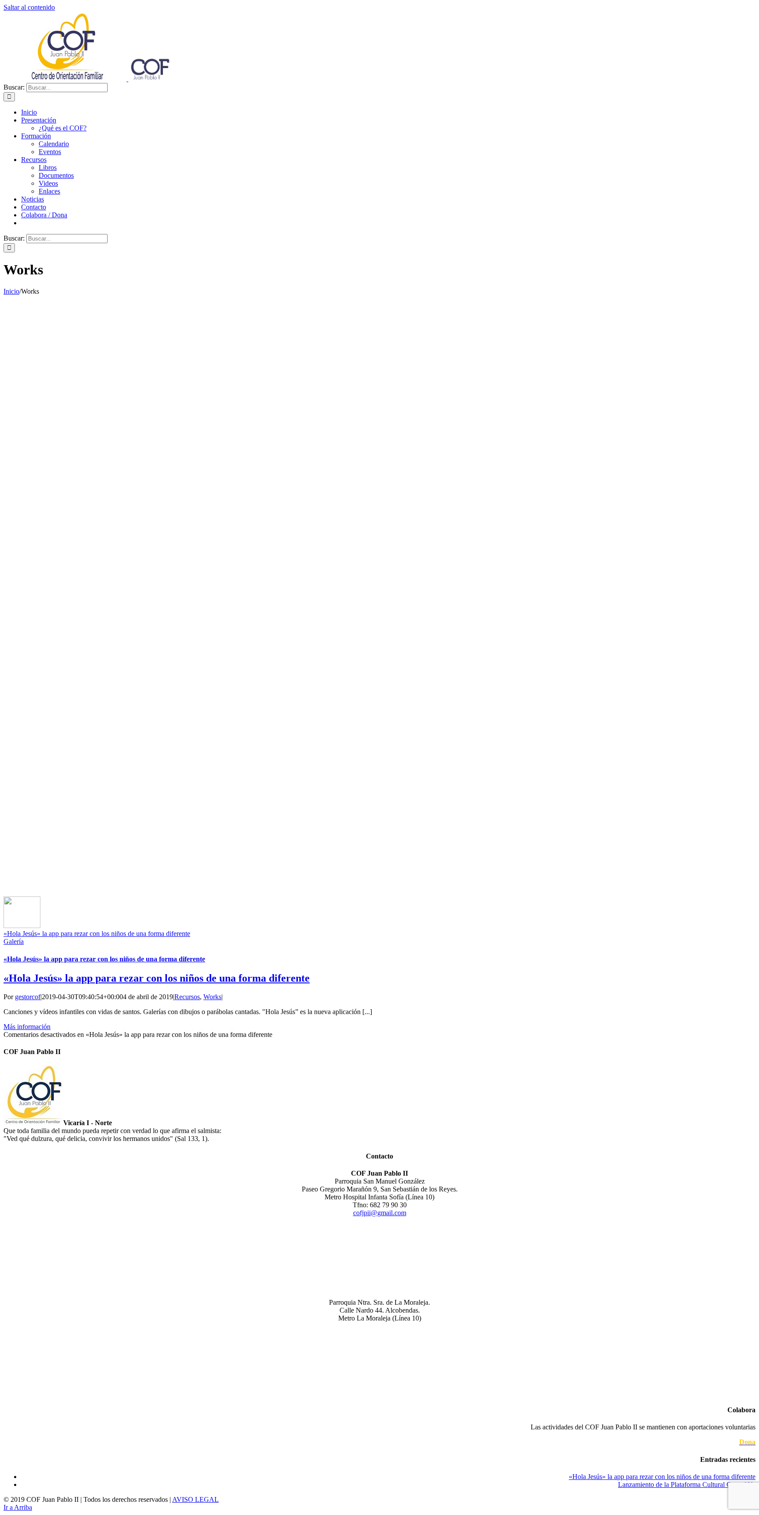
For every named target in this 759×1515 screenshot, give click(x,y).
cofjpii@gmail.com (379, 1212)
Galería (14, 941)
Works (212, 996)
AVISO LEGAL (195, 1499)
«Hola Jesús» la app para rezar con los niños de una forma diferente (97, 933)
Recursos (187, 996)
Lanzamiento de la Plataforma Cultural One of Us (686, 1484)
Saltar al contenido (29, 7)
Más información (27, 1026)
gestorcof (27, 996)
